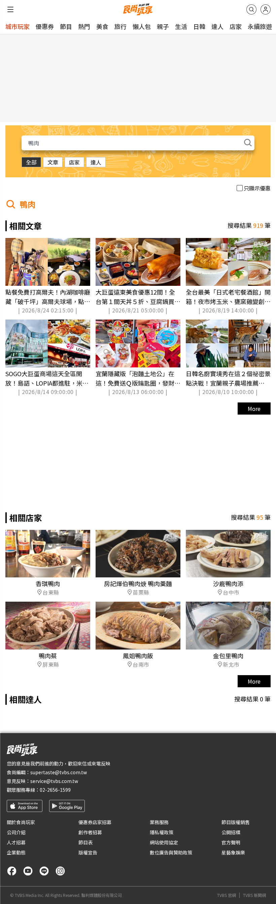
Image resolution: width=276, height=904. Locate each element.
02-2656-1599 (55, 789)
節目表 (85, 842)
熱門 (84, 26)
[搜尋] (251, 9)
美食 (102, 26)
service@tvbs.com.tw (54, 781)
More (254, 408)
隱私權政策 (161, 832)
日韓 (199, 26)
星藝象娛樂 (233, 852)
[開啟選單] (10, 9)
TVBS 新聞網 (254, 895)
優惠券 (45, 26)
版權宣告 (87, 852)
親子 (163, 26)
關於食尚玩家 (21, 822)
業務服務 (159, 822)
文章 (52, 162)
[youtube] (28, 871)
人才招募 (16, 842)
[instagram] (60, 871)
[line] (44, 871)
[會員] (266, 9)
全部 (31, 162)
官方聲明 (230, 842)
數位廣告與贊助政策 (171, 852)
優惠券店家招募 (94, 822)
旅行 (120, 26)
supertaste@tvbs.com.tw (58, 772)
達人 (217, 26)
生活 (181, 26)
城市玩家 (17, 26)
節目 (66, 26)
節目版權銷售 (235, 822)
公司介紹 (16, 832)
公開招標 (230, 832)
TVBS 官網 (226, 895)
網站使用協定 (164, 842)
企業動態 (16, 852)
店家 (236, 26)
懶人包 (142, 26)
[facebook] (12, 871)
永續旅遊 (260, 26)
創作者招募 (90, 832)
